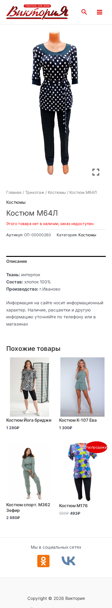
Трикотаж (34, 192)
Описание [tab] (16, 261)
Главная (13, 192)
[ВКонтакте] (69, 561)
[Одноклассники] (43, 561)
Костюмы (57, 192)
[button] (84, 12)
